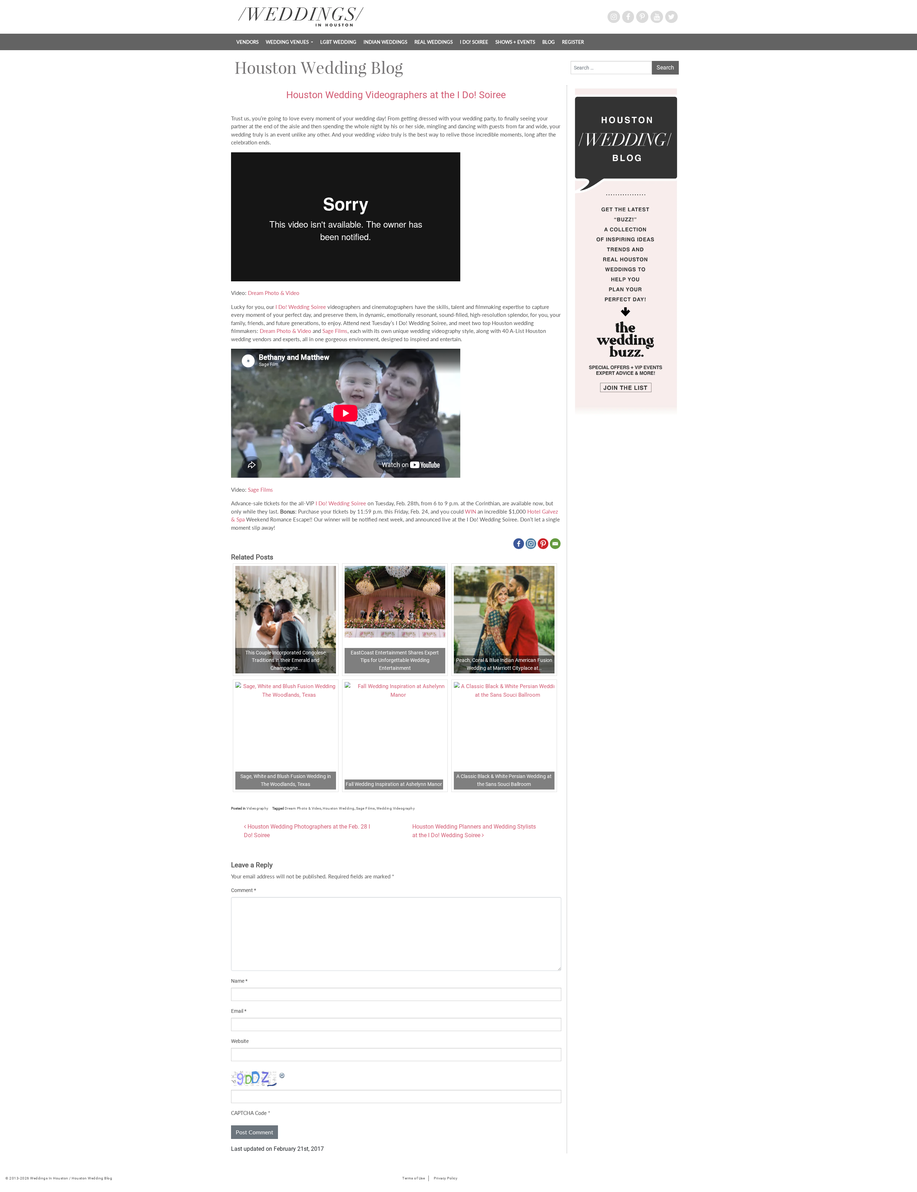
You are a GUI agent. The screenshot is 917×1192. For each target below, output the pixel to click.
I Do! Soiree (474, 42)
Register (573, 42)
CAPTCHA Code (249, 1113)
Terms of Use (413, 1178)
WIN (470, 511)
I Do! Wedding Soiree (300, 307)
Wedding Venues (288, 42)
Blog (548, 42)
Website (240, 1041)
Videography (257, 808)
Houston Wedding (339, 808)
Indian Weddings (385, 42)
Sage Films (334, 331)
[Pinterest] (543, 543)
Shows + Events (515, 42)
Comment (243, 890)
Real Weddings (433, 42)
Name (239, 981)
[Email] (555, 543)
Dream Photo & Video (273, 293)
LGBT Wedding (338, 42)
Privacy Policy (445, 1178)
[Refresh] (282, 1074)
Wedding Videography (395, 808)
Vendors (247, 42)
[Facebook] (518, 543)
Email (238, 1011)
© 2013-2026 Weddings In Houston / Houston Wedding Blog (58, 1178)
